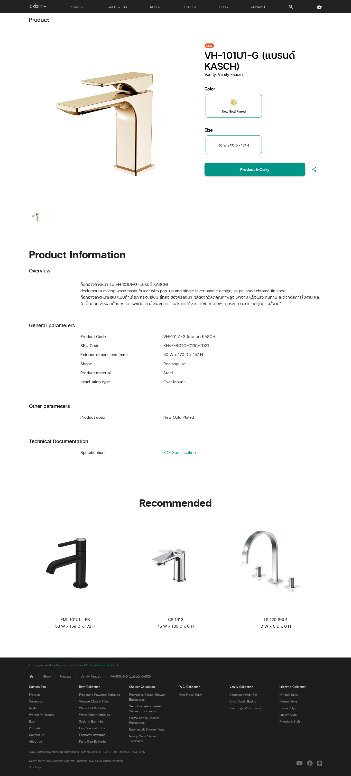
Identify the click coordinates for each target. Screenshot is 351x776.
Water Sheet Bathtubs (94, 715)
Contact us (36, 735)
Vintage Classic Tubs (94, 701)
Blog (32, 721)
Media (33, 708)
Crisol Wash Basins (242, 701)
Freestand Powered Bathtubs (99, 694)
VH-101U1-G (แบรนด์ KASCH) (131, 676)
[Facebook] (311, 763)
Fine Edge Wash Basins (246, 708)
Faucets (65, 676)
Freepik (113, 665)
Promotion (36, 728)
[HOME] (38, 5)
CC (86, 665)
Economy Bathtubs (92, 735)
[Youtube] (300, 763)
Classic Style (288, 708)
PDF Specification (179, 452)
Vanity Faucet (90, 676)
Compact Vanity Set (243, 694)
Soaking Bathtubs (91, 721)
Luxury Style (288, 715)
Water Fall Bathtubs (92, 708)
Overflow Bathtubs (92, 728)
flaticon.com (64, 665)
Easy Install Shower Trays (147, 729)
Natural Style (288, 701)
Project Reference (41, 715)
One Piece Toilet (190, 694)
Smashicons (98, 665)
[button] (319, 7)
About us (35, 741)
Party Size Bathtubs (92, 741)
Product (39, 19)
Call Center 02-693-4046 (128, 752)
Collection (36, 701)
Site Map (35, 767)
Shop (47, 676)
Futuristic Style (290, 721)
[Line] (319, 763)
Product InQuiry (254, 169)
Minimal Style (289, 694)
